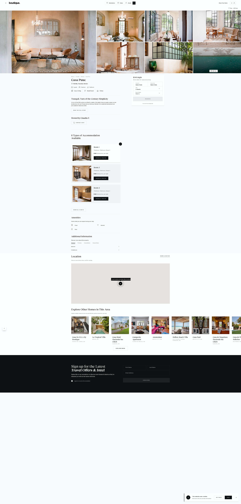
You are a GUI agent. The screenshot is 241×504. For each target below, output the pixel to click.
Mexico (72, 76)
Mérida (82, 76)
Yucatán (77, 76)
